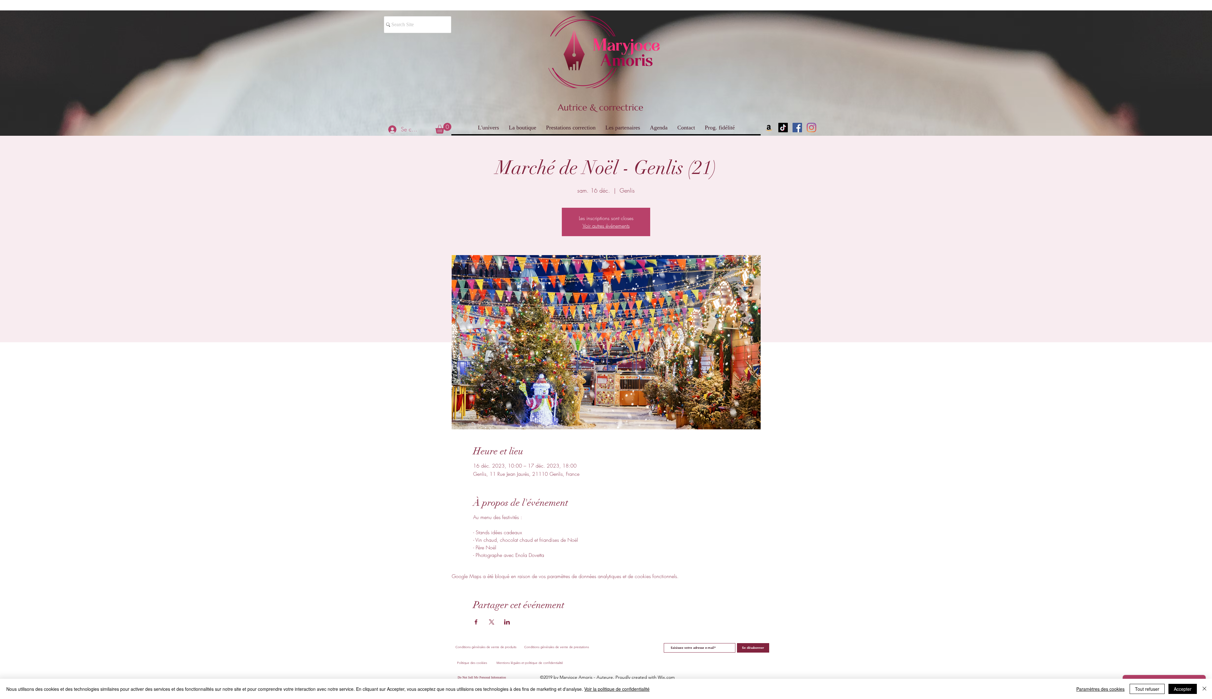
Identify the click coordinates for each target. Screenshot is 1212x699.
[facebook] (797, 127)
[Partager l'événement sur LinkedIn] (507, 621)
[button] (443, 128)
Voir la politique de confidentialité (617, 689)
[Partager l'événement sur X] (492, 621)
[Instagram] (811, 127)
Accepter (1182, 689)
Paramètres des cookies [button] (1100, 689)
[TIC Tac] (783, 127)
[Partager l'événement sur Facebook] (476, 621)
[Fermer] (1204, 689)
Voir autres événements (606, 225)
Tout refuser (1147, 689)
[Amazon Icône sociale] (769, 127)
